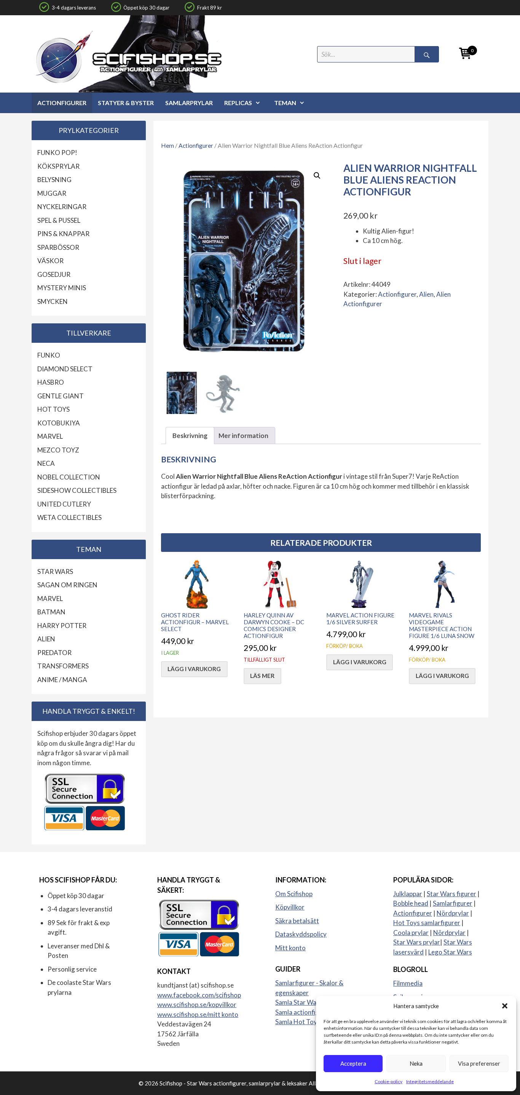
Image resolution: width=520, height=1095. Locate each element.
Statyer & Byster (126, 102)
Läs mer (262, 675)
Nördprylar (453, 913)
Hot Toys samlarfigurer (426, 923)
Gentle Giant (60, 396)
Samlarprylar (189, 102)
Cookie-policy (388, 1081)
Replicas (238, 102)
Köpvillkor (290, 907)
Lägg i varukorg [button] (194, 668)
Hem (167, 145)
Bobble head (410, 903)
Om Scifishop (294, 894)
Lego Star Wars (450, 952)
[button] (505, 1006)
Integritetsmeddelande (430, 1081)
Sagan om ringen (67, 585)
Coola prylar (411, 933)
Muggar (51, 193)
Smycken (52, 301)
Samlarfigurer (452, 903)
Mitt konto (290, 948)
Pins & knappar (63, 234)
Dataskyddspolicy (301, 934)
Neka (416, 1063)
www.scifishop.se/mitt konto (197, 1014)
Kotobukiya (58, 423)
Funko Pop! (57, 153)
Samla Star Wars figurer (309, 1002)
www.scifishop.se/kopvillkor (196, 1005)
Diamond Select (65, 369)
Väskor (50, 261)
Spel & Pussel (58, 220)
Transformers (63, 666)
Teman (285, 102)
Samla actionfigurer (303, 1012)
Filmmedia (408, 983)
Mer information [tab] (243, 436)
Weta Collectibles (69, 517)
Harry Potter (61, 626)
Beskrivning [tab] (189, 436)
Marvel (50, 436)
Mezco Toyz (58, 450)
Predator (54, 653)
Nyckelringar (61, 207)
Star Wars (55, 571)
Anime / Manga (62, 680)
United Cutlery (64, 504)
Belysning (54, 180)
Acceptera (353, 1063)
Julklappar (407, 894)
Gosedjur (53, 274)
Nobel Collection (68, 477)
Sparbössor (58, 247)
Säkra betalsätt (297, 921)
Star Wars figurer (451, 894)
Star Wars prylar (416, 942)
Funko (48, 355)
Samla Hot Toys (297, 1022)
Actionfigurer (61, 102)
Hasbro (50, 382)
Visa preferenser (479, 1063)
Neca (46, 463)
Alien (426, 294)
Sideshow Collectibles (76, 490)
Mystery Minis (61, 288)
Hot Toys (53, 409)
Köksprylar (58, 166)
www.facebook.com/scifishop (199, 995)
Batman (51, 612)
